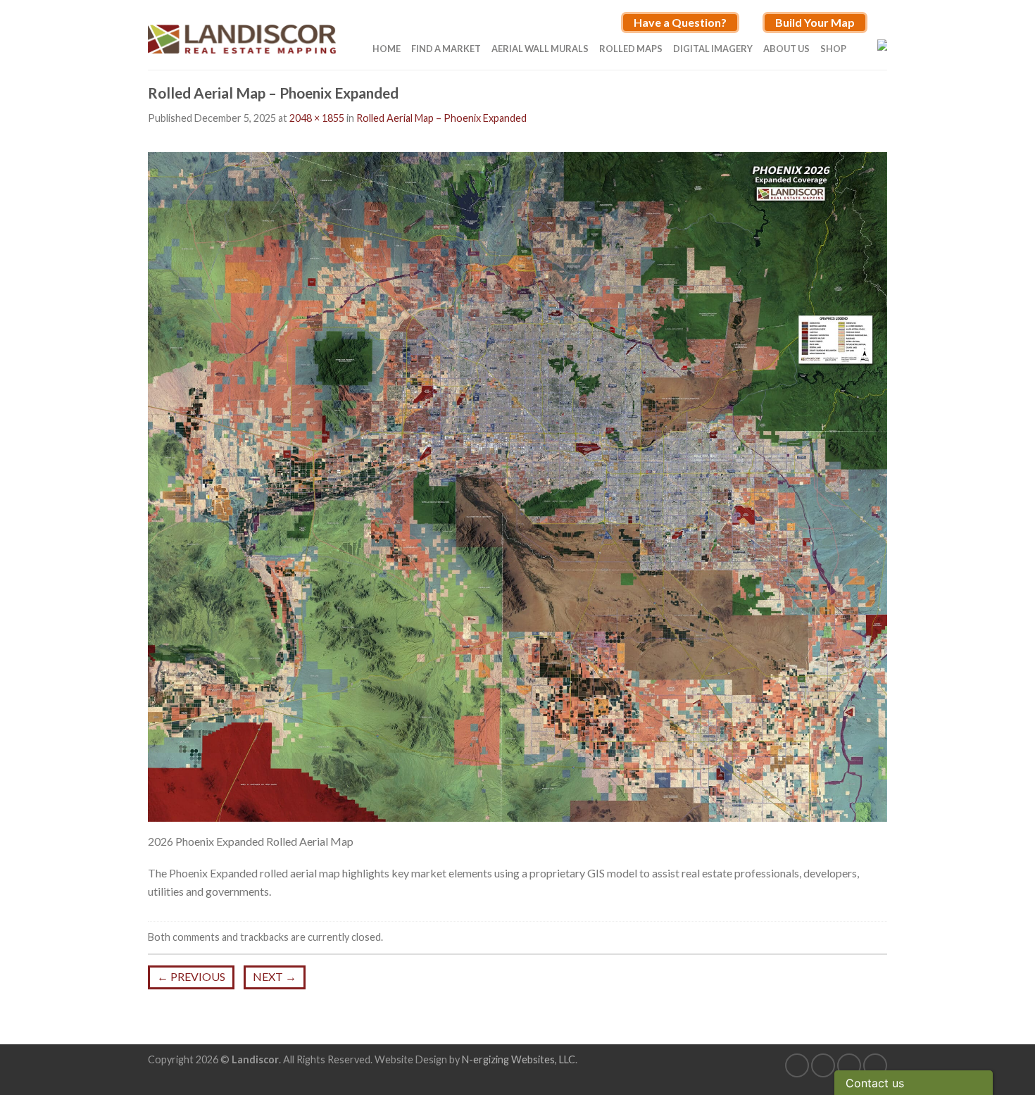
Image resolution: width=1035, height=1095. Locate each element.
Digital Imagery (713, 48)
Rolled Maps (631, 48)
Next (274, 976)
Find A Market (446, 48)
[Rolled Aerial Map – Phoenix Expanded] (517, 485)
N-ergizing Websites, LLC (518, 1059)
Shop (833, 48)
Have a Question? (680, 22)
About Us (786, 48)
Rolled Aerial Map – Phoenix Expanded (441, 118)
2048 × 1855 (316, 118)
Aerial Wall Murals (540, 48)
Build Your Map (815, 22)
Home (386, 48)
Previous (191, 976)
